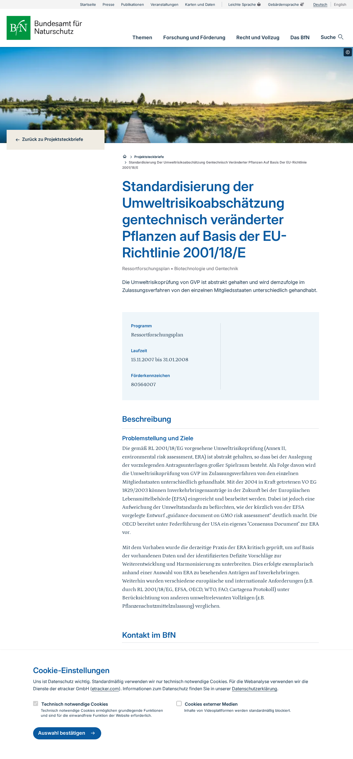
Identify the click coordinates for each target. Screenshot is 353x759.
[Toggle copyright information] (348, 52)
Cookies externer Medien (211, 704)
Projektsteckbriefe (149, 157)
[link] (142, 37)
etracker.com (105, 688)
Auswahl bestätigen (61, 733)
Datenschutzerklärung (254, 688)
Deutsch (320, 4)
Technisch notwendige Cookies (74, 704)
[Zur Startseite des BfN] (53, 27)
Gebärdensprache (283, 4)
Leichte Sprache (242, 4)
